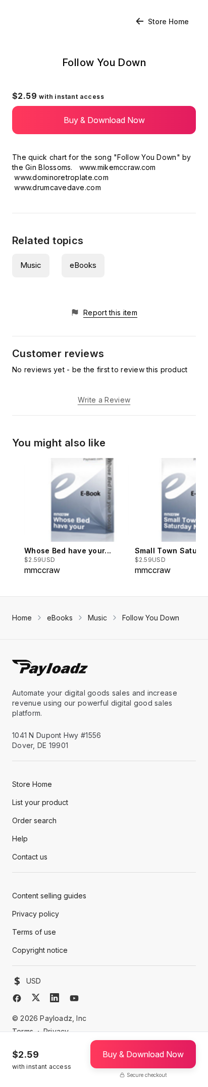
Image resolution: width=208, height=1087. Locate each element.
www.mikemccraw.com (117, 167)
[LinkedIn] (54, 997)
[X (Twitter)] (36, 997)
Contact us (29, 856)
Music (30, 265)
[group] (76, 517)
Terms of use (34, 932)
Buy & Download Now (104, 120)
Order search (34, 820)
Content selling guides (49, 895)
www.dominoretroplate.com (61, 177)
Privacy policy (35, 913)
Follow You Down (150, 617)
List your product (40, 802)
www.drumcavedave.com (57, 187)
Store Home (168, 21)
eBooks (83, 265)
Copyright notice (40, 950)
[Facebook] (17, 998)
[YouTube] (74, 998)
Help (20, 838)
